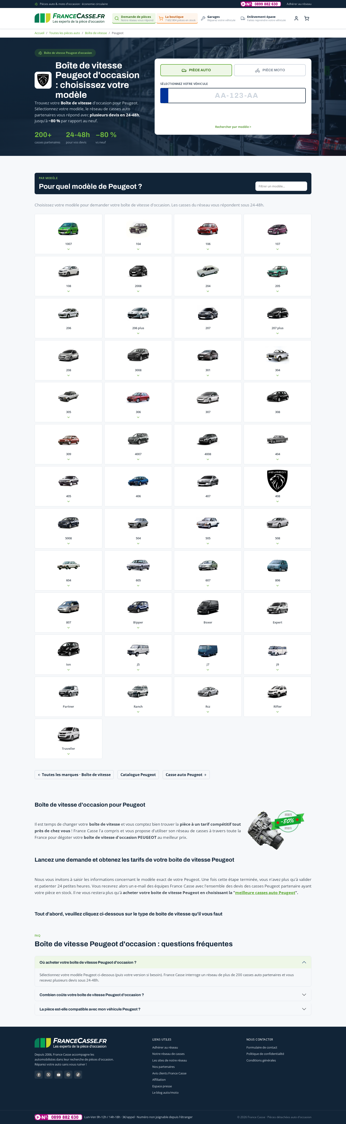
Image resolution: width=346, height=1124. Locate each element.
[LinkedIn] (68, 1075)
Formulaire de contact (261, 1047)
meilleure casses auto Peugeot (265, 892)
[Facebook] (39, 1075)
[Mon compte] (296, 18)
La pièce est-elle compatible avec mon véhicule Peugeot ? (90, 1009)
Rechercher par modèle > (233, 127)
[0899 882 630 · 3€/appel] (261, 4)
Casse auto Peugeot (184, 774)
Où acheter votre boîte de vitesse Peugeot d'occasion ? (88, 962)
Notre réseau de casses (168, 1054)
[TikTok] (78, 1075)
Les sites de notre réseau (169, 1060)
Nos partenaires (163, 1067)
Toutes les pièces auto (64, 33)
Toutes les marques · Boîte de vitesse (76, 774)
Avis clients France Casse (169, 1073)
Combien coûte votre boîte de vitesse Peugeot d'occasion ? (92, 995)
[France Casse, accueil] (70, 18)
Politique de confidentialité (265, 1054)
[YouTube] (58, 1075)
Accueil (39, 33)
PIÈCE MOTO (273, 70)
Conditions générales (261, 1060)
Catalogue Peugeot (138, 774)
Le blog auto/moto (165, 1092)
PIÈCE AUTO (200, 70)
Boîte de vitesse (96, 33)
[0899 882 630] (58, 1117)
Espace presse (162, 1086)
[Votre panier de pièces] (306, 18)
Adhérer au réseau (299, 4)
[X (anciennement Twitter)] (48, 1075)
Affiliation (159, 1079)
